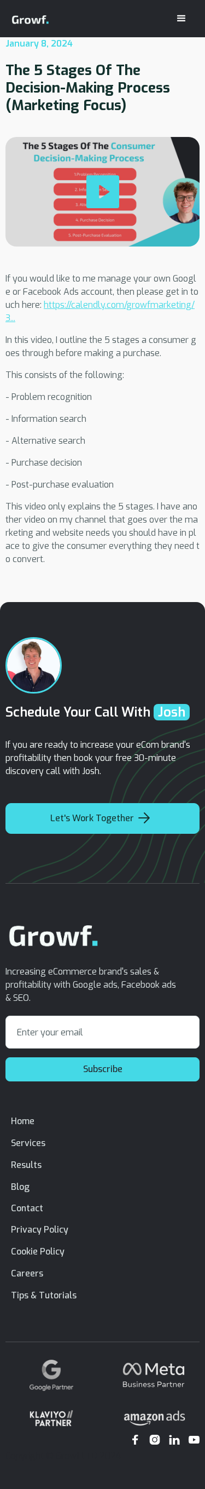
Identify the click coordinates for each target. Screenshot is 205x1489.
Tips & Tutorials (44, 1295)
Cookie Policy (38, 1251)
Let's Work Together (100, 818)
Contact (27, 1208)
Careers (27, 1273)
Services (28, 1143)
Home (22, 1121)
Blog (20, 1187)
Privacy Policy (39, 1229)
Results (26, 1165)
